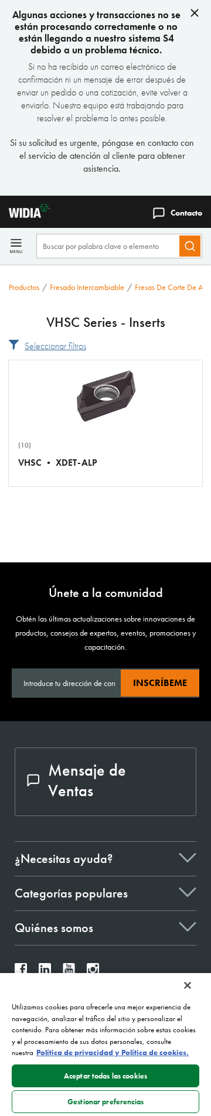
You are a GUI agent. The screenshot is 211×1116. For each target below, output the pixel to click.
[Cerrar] (187, 985)
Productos (24, 287)
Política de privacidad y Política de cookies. (112, 1052)
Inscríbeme (160, 683)
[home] (25, 215)
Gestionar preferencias (105, 1102)
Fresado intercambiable (87, 287)
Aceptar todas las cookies (105, 1076)
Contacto (186, 212)
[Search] (189, 246)
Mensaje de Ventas (87, 780)
